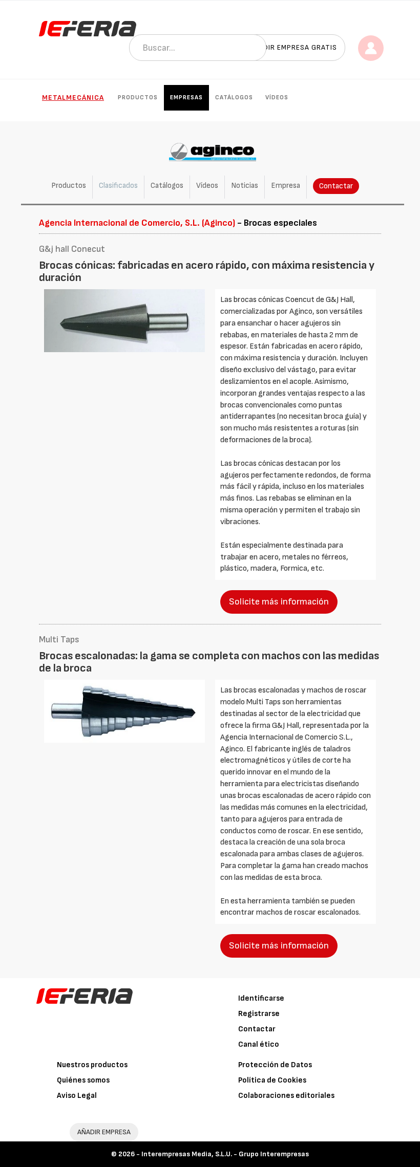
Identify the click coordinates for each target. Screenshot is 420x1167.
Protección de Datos (275, 1065)
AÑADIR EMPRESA (104, 1132)
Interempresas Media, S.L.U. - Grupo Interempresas (225, 1154)
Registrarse (259, 1014)
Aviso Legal (77, 1095)
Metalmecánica (73, 97)
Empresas (186, 97)
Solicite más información (279, 601)
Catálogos (234, 97)
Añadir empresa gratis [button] (293, 47)
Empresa (285, 185)
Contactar (336, 186)
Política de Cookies (272, 1080)
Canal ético (258, 1044)
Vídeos (276, 97)
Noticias (244, 185)
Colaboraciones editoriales (286, 1095)
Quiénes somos (83, 1080)
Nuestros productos (92, 1065)
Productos (138, 97)
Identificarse (261, 998)
